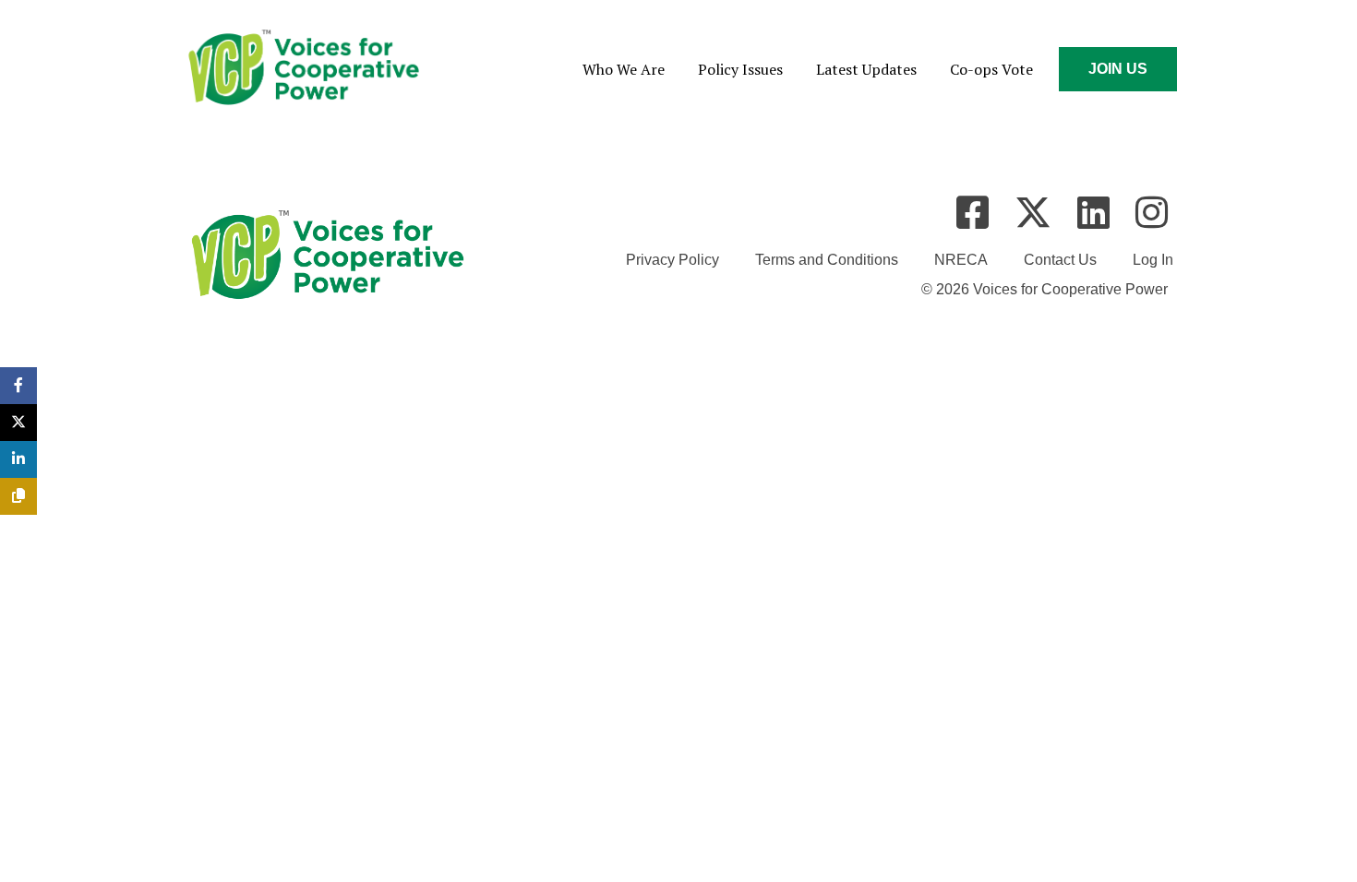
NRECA (961, 260)
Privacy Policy (672, 260)
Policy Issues (740, 69)
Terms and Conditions (826, 260)
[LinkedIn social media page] (1093, 212)
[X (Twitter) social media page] (1033, 212)
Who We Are (623, 69)
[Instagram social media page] (1151, 212)
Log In (1153, 260)
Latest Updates (866, 69)
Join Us (1117, 69)
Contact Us (1060, 260)
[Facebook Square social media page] (972, 212)
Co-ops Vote (991, 69)
